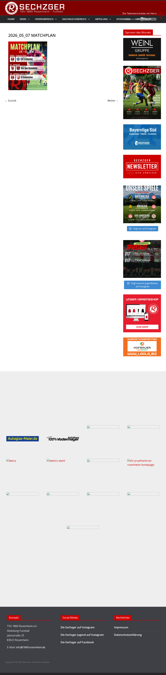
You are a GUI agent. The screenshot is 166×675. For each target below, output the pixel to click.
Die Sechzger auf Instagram (78, 627)
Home (11, 19)
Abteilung (101, 19)
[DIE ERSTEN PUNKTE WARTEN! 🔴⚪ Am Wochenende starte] (142, 259)
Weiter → (112, 100)
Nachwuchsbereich (74, 19)
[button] (28, 19)
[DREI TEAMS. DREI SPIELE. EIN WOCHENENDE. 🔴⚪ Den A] (142, 204)
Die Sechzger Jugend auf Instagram (82, 635)
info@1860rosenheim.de (30, 647)
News (23, 19)
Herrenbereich (44, 19)
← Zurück (10, 100)
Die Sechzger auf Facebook (77, 642)
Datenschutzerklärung (128, 635)
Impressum (121, 627)
